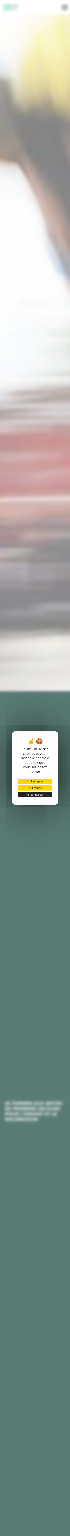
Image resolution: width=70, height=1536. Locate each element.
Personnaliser (34, 794)
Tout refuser (35, 788)
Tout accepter (34, 781)
